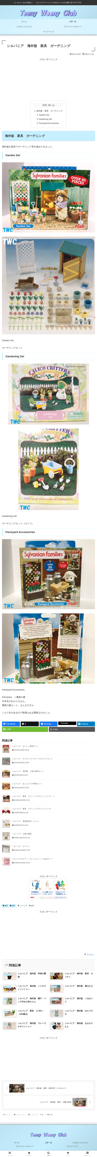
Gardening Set (45, 119)
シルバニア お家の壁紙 (22, 834)
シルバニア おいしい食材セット (25, 746)
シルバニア (23, 906)
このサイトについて (80, 1143)
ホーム (16, 1143)
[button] (89, 650)
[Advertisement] (48, 79)
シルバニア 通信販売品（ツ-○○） (26, 821)
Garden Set (44, 115)
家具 (6, 906)
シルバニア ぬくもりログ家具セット (27, 784)
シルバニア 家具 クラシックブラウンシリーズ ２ (33, 796)
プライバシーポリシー (25, 1146)
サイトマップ (72, 1146)
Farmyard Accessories (49, 123)
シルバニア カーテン (21, 846)
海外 (13, 906)
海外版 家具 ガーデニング (49, 111)
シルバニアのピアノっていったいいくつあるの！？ (32, 859)
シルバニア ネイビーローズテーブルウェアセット (32, 759)
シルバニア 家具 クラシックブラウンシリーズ (31, 809)
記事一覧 (48, 1143)
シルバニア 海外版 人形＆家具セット (28, 771)
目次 (45, 105)
